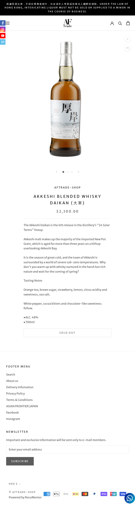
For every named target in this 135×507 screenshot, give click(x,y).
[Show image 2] (67, 172)
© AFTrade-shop (22, 492)
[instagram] (2, 29)
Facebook (12, 412)
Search (10, 374)
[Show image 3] (72, 172)
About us (12, 381)
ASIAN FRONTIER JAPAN (22, 406)
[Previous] (56, 171)
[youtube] (2, 35)
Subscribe (20, 461)
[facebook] (2, 23)
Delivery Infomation (19, 387)
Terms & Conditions (19, 400)
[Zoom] (127, 39)
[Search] (120, 23)
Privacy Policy (15, 393)
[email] (2, 42)
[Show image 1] (63, 172)
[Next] (78, 171)
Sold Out (67, 332)
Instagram (13, 419)
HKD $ (13, 483)
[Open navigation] (7, 23)
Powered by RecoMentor (25, 497)
